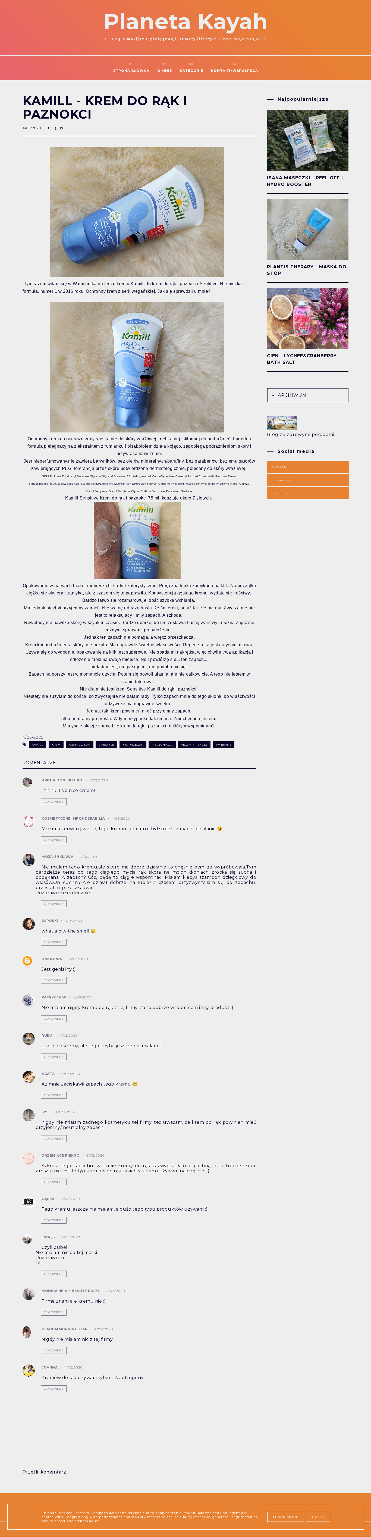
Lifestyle (106, 744)
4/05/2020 (73, 1367)
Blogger (278, 467)
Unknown (52, 959)
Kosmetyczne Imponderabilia (73, 818)
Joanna (50, 1367)
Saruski (50, 921)
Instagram (281, 480)
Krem (56, 744)
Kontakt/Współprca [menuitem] (234, 71)
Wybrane (224, 744)
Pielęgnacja (162, 744)
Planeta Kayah (185, 21)
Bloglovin (280, 493)
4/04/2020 (115, 1291)
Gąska (48, 1199)
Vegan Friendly (194, 744)
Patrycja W (54, 997)
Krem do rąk (79, 744)
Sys (45, 1112)
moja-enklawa (57, 857)
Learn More (285, 1517)
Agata (48, 1074)
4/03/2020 (98, 780)
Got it (318, 1517)
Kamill (37, 744)
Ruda (47, 1035)
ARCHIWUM (291, 395)
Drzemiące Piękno (61, 1155)
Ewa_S (48, 1237)
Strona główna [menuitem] (131, 71)
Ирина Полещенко (62, 780)
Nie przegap (132, 744)
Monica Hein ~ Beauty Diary (70, 1291)
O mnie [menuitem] (164, 71)
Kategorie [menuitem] (191, 71)
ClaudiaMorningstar (64, 1329)
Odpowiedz (54, 801)
